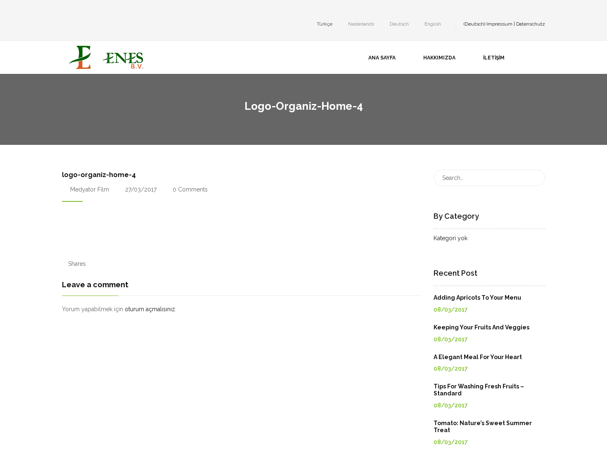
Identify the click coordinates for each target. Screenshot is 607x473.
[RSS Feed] (126, 10)
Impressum (499, 24)
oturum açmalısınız (150, 309)
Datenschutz (530, 24)
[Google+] (89, 10)
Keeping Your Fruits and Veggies (481, 327)
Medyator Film (89, 189)
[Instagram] (76, 10)
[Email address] (113, 10)
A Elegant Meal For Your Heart (478, 357)
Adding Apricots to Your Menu (477, 297)
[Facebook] (64, 10)
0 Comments (189, 189)
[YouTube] (101, 10)
